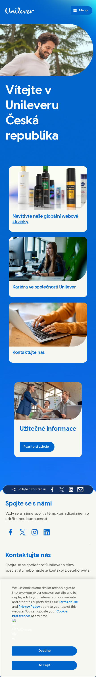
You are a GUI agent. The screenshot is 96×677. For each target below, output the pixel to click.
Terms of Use (68, 602)
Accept (44, 665)
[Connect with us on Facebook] (10, 532)
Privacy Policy (29, 607)
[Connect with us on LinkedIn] (47, 532)
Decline (44, 651)
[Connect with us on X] (23, 532)
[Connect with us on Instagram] (35, 532)
